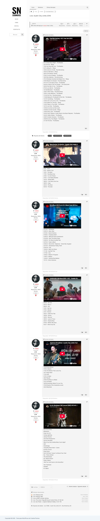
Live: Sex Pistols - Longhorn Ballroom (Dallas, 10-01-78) (47, 501)
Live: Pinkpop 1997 (38, 496)
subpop (45, 25)
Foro (16, 22)
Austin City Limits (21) (55, 505)
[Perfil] (35, 47)
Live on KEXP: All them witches (41, 498)
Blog (16, 19)
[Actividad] (36, 47)
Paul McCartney (68, 135)
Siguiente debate (82, 486)
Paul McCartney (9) (66, 505)
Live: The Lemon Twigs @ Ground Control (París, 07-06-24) (48, 500)
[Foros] (31, 11)
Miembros (40, 7)
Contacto (16, 29)
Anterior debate (72, 486)
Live (50, 135)
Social (16, 26)
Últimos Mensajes (51, 7)
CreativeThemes (35, 518)
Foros (33, 7)
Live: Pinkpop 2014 (38, 494)
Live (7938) (47, 505)
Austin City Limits (58, 135)
